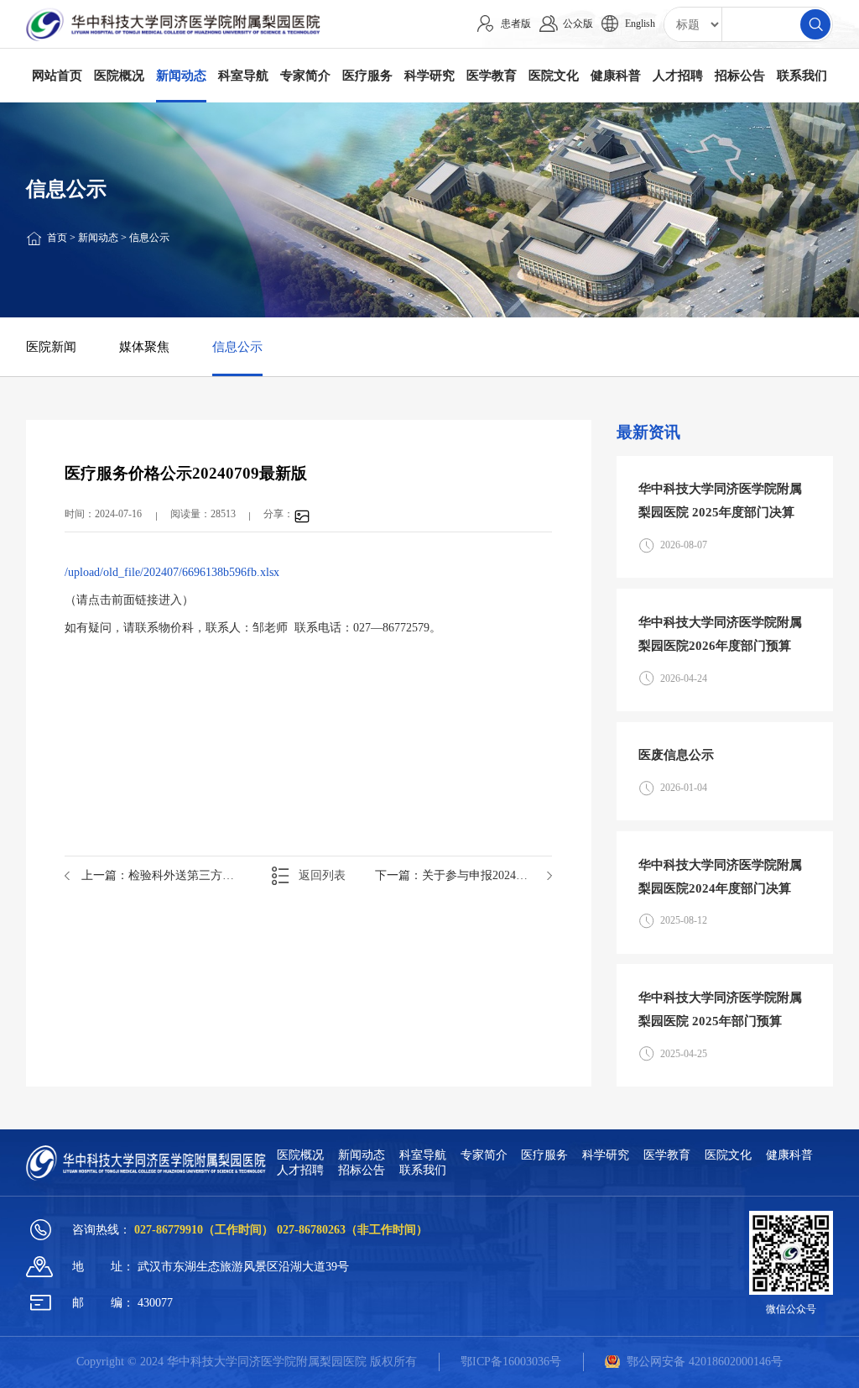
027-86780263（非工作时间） (352, 1229)
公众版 (578, 23)
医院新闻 (51, 346)
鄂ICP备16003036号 (511, 1361)
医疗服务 (367, 75)
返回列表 (322, 875)
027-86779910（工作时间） (205, 1229)
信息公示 (149, 238)
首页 (57, 238)
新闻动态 (181, 75)
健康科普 (616, 75)
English (640, 23)
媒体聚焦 (144, 346)
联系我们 (802, 75)
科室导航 (243, 75)
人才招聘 (678, 75)
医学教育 (491, 75)
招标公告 (740, 75)
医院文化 (553, 75)
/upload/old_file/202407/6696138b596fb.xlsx (172, 572)
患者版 (516, 23)
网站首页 (57, 75)
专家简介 (305, 75)
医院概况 (119, 75)
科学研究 (429, 75)
